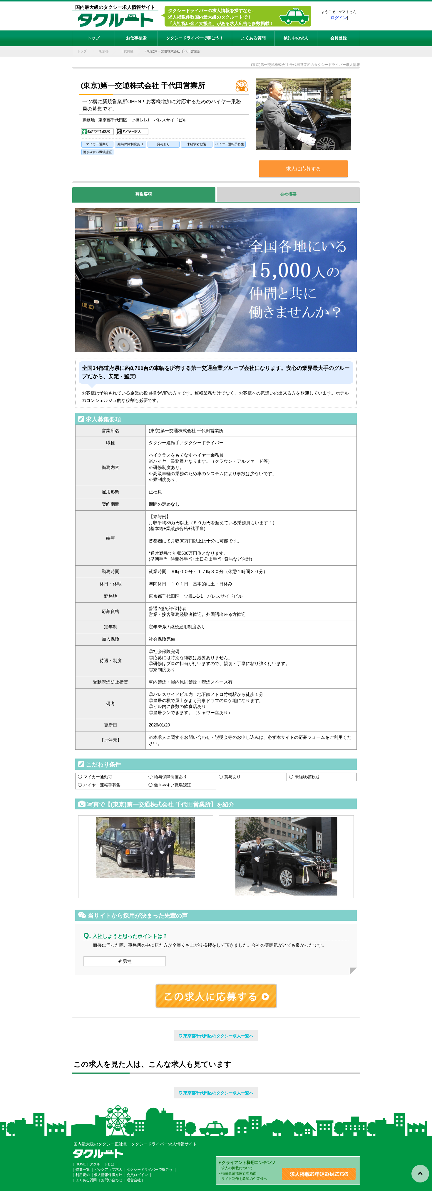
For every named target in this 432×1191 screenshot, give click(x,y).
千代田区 (126, 51)
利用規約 (83, 1175)
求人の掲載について (237, 1168)
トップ (93, 38)
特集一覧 (83, 1169)
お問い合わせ (111, 1180)
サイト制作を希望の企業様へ (244, 1179)
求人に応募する (303, 169)
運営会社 (134, 1180)
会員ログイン (137, 1175)
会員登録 (338, 38)
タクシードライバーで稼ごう (150, 1169)
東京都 (103, 51)
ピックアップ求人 (108, 1169)
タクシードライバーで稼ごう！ (195, 38)
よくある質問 (253, 38)
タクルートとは (102, 1164)
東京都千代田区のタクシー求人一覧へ (217, 1035)
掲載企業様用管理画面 (239, 1173)
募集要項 (143, 194)
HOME (81, 1164)
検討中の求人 (296, 38)
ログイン (339, 17)
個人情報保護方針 (108, 1175)
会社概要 (288, 194)
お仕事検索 (136, 38)
